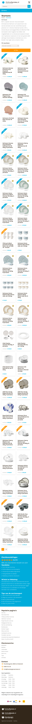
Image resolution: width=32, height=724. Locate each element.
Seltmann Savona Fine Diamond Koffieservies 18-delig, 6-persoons (8, 145)
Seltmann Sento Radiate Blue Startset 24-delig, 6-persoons (8, 270)
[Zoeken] (29, 6)
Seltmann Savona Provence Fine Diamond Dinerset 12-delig (23, 70)
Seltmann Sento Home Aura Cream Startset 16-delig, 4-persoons (8, 170)
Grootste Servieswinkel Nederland (10, 637)
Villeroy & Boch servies (7, 617)
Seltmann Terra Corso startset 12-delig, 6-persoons (23, 492)
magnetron (17, 601)
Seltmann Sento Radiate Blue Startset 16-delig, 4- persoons (23, 270)
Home (3, 17)
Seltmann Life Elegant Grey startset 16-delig (7, 96)
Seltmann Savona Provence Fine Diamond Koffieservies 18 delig (8, 70)
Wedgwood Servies (6, 623)
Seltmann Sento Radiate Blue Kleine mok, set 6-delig (8, 295)
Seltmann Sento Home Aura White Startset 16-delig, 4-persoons (8, 195)
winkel (12, 603)
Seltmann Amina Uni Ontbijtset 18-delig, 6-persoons (8, 492)
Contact (3, 657)
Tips (2, 655)
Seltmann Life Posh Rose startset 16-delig (8, 119)
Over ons (3, 653)
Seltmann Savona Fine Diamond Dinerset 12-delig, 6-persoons (23, 120)
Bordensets (4, 627)
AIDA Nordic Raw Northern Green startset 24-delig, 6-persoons (8, 516)
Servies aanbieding (6, 625)
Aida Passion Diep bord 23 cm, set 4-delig (8, 368)
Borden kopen (5, 629)
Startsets (8, 17)
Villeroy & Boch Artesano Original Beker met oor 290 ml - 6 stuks (8, 245)
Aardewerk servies (6, 633)
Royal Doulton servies (7, 621)
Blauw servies (5, 631)
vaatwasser (18, 597)
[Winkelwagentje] (29, 2)
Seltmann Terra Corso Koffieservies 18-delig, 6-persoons (23, 417)
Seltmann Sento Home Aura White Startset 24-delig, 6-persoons (8, 220)
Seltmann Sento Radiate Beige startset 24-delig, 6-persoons (8, 320)
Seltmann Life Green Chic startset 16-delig (23, 96)
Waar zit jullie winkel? (7, 639)
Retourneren (4, 651)
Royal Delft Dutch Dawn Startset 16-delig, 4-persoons (8, 417)
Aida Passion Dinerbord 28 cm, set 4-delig (23, 345)
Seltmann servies (6, 619)
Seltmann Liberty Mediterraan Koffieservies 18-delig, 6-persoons (8, 442)
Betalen (3, 647)
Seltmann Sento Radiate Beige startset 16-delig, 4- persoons (23, 320)
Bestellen (3, 645)
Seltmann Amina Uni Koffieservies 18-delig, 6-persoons (23, 467)
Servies (3, 612)
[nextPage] (6, 549)
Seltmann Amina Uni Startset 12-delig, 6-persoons (8, 467)
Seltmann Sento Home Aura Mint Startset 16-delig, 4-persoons (23, 220)
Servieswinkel (5, 614)
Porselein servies (6, 635)
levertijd (11, 599)
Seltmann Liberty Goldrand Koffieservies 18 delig (23, 145)
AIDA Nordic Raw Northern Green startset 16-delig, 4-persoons (23, 516)
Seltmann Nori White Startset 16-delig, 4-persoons (8, 540)
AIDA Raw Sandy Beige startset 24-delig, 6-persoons (23, 393)
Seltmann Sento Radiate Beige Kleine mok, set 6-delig (23, 295)
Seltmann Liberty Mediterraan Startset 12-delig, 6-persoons (23, 442)
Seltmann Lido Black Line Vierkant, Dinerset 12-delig (23, 369)
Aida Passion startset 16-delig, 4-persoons (8, 345)
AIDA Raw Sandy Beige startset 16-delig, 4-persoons (8, 393)
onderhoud (8, 595)
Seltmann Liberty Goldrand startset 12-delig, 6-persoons (23, 540)
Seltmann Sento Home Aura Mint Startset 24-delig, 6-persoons (23, 195)
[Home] (10, 2)
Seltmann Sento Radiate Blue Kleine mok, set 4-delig (23, 244)
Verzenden (4, 649)
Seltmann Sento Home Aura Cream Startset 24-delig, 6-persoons (23, 170)
